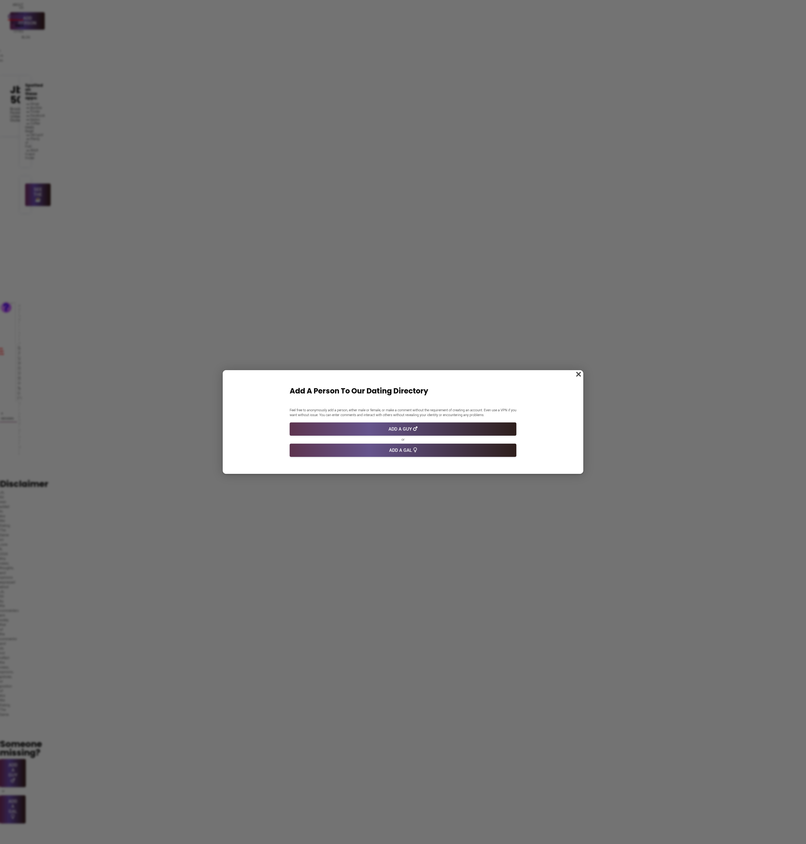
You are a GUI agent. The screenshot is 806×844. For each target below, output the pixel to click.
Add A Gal (401, 450)
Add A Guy (401, 429)
